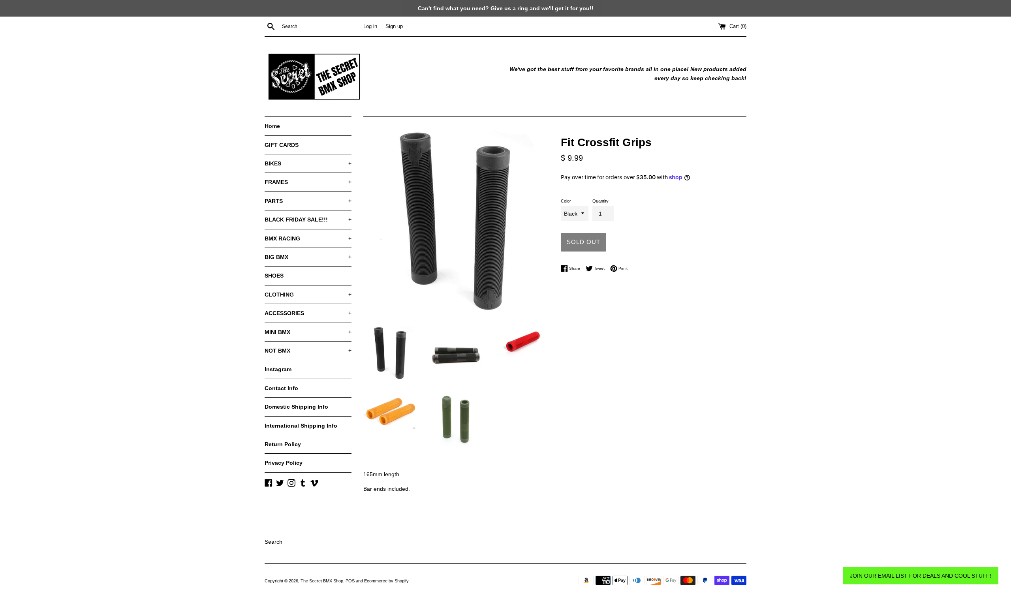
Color (566, 201)
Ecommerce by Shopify (386, 580)
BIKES (308, 163)
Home (272, 126)
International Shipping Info (301, 425)
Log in (370, 26)
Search (273, 542)
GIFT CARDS (282, 145)
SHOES (274, 275)
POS (350, 580)
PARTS (308, 201)
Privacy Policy (284, 463)
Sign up (394, 26)
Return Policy (283, 444)
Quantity (600, 201)
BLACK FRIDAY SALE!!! (308, 219)
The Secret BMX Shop (322, 580)
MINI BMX (308, 332)
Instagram (278, 369)
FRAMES (308, 182)
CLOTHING (308, 294)
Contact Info (281, 388)
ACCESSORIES (308, 313)
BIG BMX (308, 257)
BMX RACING (308, 238)
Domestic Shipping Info (296, 407)
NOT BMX (308, 350)
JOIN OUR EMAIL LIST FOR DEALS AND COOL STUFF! (920, 576)
